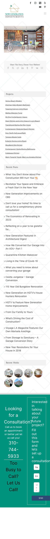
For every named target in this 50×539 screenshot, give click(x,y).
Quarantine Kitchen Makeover (21, 255)
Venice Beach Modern (13, 101)
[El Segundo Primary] (8, 373)
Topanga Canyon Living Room (16, 109)
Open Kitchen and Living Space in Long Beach (22, 121)
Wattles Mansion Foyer (13, 113)
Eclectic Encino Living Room (15, 141)
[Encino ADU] (18, 373)
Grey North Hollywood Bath (15, 133)
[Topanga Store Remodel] (38, 373)
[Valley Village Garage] (18, 383)
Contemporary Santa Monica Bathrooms (20, 149)
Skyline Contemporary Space (16, 117)
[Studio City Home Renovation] (8, 383)
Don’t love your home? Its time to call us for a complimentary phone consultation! (24, 206)
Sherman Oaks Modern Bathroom (17, 105)
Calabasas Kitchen (12, 153)
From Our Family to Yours (19, 312)
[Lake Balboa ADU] (28, 373)
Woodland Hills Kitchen (13, 145)
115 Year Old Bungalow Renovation (24, 286)
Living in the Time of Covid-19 (22, 261)
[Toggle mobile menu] (45, 13)
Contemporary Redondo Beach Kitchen (19, 129)
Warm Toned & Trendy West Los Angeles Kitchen (23, 157)
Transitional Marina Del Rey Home (18, 125)
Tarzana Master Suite (13, 137)
